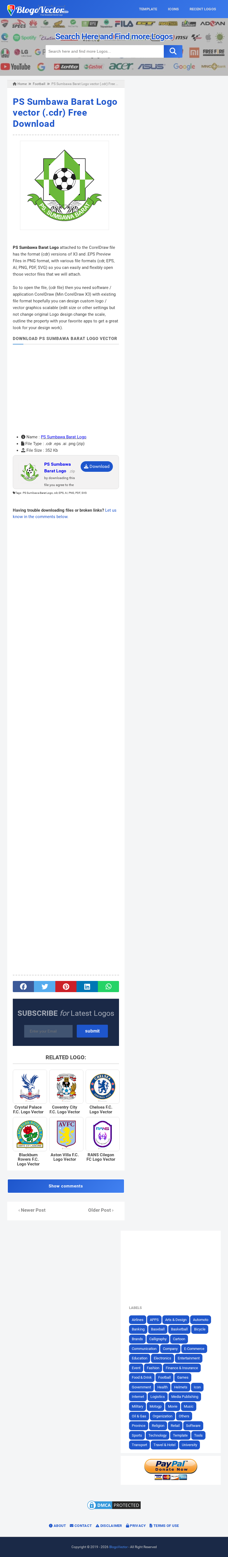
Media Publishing (184, 1397)
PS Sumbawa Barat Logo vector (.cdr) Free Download (65, 112)
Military (137, 1406)
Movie (172, 1406)
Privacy (137, 1526)
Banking (138, 1329)
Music (189, 1406)
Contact (83, 1526)
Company (170, 1349)
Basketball (179, 1329)
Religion (158, 1426)
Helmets (180, 1387)
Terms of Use (166, 1526)
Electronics (162, 1358)
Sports (137, 1435)
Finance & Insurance (182, 1368)
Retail (175, 1426)
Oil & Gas (139, 1416)
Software (193, 1426)
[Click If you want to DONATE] (171, 1478)
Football (164, 1377)
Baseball (158, 1329)
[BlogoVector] (37, 14)
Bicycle (199, 1329)
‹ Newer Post (32, 1210)
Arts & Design (176, 1320)
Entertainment (189, 1358)
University (189, 1445)
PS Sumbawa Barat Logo (63, 436)
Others (184, 1416)
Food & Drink (142, 1377)
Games (183, 1377)
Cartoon (179, 1339)
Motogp (156, 1406)
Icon (197, 1387)
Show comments (66, 1186)
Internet (138, 1397)
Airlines (137, 1320)
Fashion (153, 1368)
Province (138, 1426)
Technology (157, 1435)
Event (136, 1368)
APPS (154, 1320)
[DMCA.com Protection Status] (114, 1509)
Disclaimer (110, 1526)
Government (141, 1387)
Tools (198, 1435)
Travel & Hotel (164, 1445)
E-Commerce (194, 1349)
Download (99, 466)
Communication (144, 1349)
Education (139, 1358)
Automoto (200, 1320)
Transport (139, 1445)
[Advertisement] (66, 389)
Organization (162, 1416)
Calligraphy (158, 1339)
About (59, 1526)
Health (162, 1387)
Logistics (157, 1397)
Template (180, 1435)
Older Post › (100, 1210)
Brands (137, 1339)
